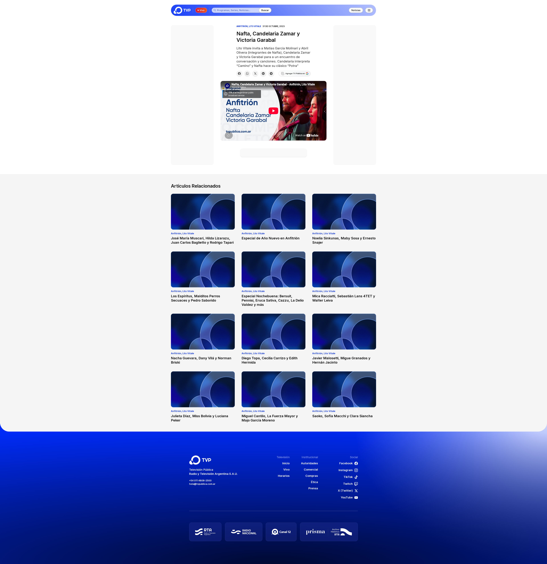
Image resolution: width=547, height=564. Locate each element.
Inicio (286, 463)
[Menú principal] (369, 10)
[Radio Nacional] (243, 531)
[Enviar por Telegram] (271, 73)
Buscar (265, 10)
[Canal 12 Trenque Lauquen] (281, 531)
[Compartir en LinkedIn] (263, 73)
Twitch (348, 483)
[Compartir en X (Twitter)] (255, 73)
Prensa (313, 488)
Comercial (311, 469)
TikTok (348, 477)
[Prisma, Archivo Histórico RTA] (329, 531)
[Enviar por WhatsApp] (247, 73)
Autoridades (309, 463)
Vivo (202, 10)
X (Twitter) (345, 490)
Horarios (284, 476)
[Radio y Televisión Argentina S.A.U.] (205, 531)
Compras (311, 476)
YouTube (347, 497)
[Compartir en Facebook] (239, 73)
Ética (314, 482)
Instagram (346, 470)
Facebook (346, 463)
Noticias (355, 10)
